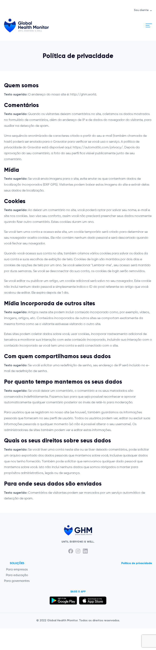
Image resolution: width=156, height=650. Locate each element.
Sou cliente (141, 10)
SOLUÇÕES (17, 563)
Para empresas (17, 569)
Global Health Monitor (26, 25)
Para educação (17, 575)
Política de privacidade (136, 563)
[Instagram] (78, 551)
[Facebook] (70, 551)
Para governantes (17, 580)
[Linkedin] (85, 551)
